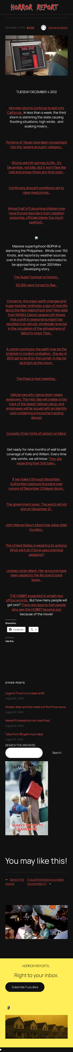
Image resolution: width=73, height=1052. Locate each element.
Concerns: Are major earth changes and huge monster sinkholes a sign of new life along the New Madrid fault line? (36, 305)
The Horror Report (58, 27)
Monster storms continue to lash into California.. (35, 110)
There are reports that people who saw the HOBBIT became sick (39, 607)
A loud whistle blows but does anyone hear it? (45, 882)
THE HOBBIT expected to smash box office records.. (34, 598)
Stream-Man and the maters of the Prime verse (35, 707)
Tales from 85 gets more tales (24, 734)
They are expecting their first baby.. (39, 461)
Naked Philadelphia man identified (27, 720)
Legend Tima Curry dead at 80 (24, 693)
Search (56, 753)
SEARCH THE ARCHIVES (20, 745)
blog (30, 27)
